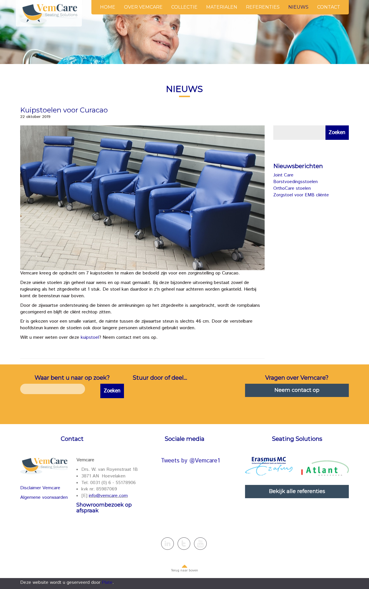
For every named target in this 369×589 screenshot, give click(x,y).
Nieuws (298, 7)
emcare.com (115, 495)
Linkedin (167, 543)
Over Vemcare (143, 7)
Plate (107, 582)
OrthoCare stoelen (292, 188)
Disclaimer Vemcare (40, 488)
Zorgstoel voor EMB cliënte (301, 195)
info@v (96, 495)
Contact (328, 7)
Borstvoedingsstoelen (295, 181)
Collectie (184, 7)
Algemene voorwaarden (44, 497)
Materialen (221, 7)
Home (107, 7)
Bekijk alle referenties (297, 491)
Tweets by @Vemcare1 (190, 461)
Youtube (200, 543)
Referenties (263, 7)
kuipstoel (90, 337)
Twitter (184, 543)
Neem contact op (296, 390)
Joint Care (283, 175)
